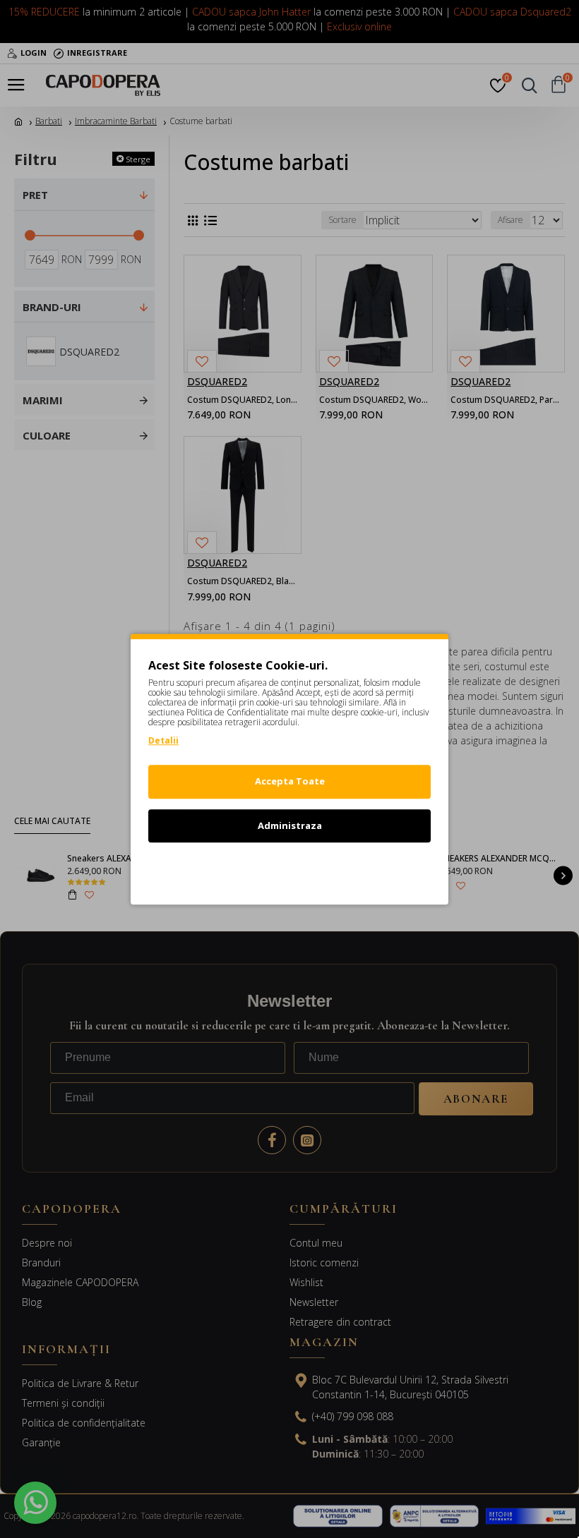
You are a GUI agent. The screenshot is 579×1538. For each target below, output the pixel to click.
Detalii (163, 740)
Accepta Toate (290, 781)
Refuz (289, 869)
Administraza (290, 825)
